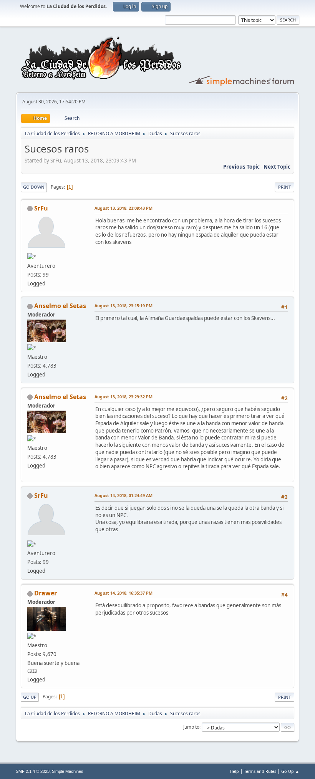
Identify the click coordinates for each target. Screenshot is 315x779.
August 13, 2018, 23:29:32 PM (123, 396)
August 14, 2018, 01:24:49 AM (123, 495)
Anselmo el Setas (60, 306)
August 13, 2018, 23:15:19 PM (123, 305)
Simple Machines (67, 771)
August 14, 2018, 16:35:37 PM (123, 593)
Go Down (34, 187)
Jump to (191, 727)
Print (284, 187)
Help (234, 771)
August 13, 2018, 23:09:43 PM (123, 208)
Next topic (277, 166)
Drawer (45, 593)
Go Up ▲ (290, 771)
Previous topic (241, 166)
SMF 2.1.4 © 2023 (33, 771)
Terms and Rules (260, 771)
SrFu (41, 208)
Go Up (29, 697)
